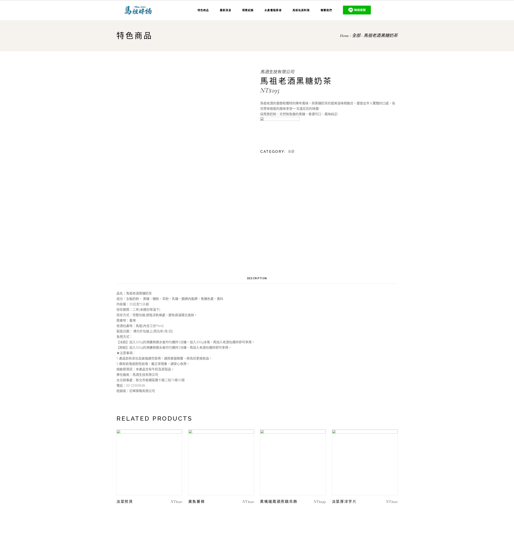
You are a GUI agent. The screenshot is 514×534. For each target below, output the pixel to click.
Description (257, 278)
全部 (291, 151)
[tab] (257, 278)
